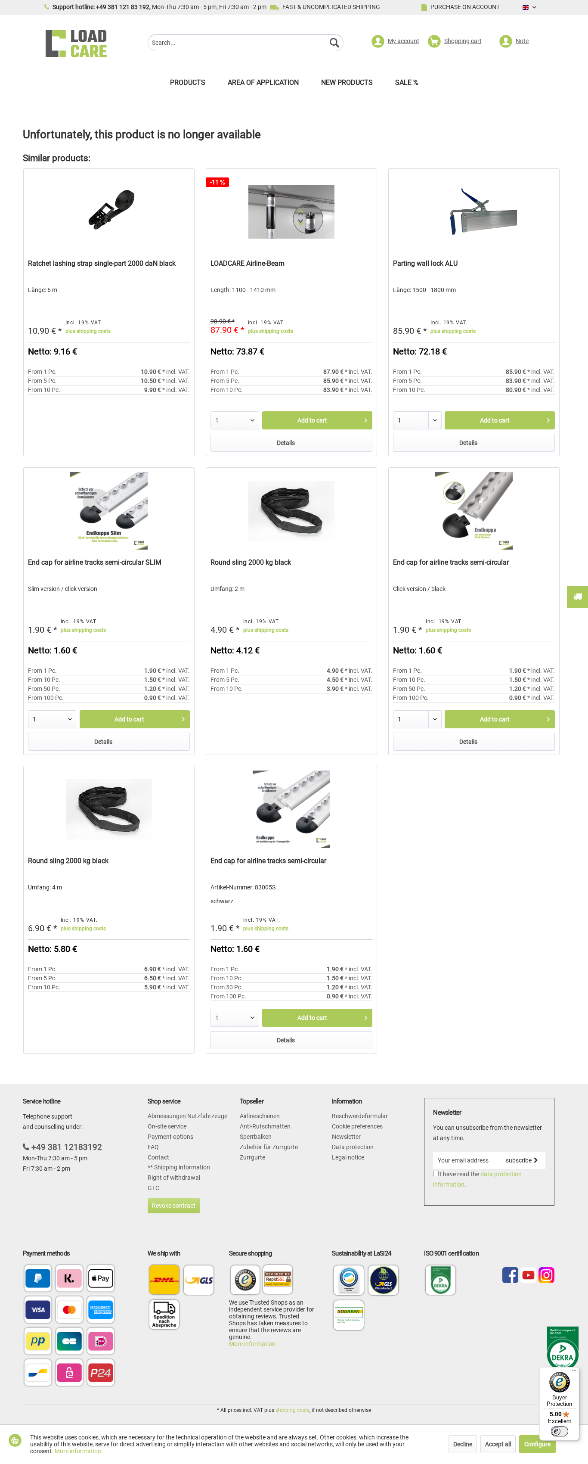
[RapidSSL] (277, 1281)
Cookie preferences (357, 1126)
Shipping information (181, 1167)
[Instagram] (546, 1275)
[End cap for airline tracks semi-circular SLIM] (109, 511)
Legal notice (348, 1157)
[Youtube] (528, 1275)
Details (286, 442)
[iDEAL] (101, 1342)
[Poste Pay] (38, 1342)
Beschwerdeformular (360, 1116)
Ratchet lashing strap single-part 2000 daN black (102, 263)
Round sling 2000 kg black (250, 562)
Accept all (498, 1444)
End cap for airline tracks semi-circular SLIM (94, 562)
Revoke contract (173, 1205)
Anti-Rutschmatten (265, 1126)
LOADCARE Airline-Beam (247, 263)
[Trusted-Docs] (245, 1281)
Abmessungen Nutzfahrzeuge (187, 1116)
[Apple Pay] (101, 1279)
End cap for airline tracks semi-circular (451, 562)
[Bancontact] (38, 1373)
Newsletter (346, 1136)
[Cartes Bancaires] (69, 1342)
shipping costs (292, 1410)
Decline (462, 1444)
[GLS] (198, 1279)
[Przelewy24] (101, 1373)
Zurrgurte (252, 1157)
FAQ (153, 1147)
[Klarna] (69, 1279)
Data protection (353, 1147)
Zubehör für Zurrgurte (269, 1147)
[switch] (559, 1431)
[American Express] (101, 1310)
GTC (153, 1187)
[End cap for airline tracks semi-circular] (474, 511)
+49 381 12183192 (66, 1147)
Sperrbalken (256, 1136)
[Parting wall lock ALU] (474, 212)
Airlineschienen (260, 1116)
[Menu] (574, 1372)
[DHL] (164, 1279)
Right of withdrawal (174, 1177)
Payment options (170, 1136)
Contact (158, 1157)
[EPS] (69, 1373)
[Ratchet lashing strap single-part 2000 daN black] (109, 212)
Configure (537, 1444)
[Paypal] (38, 1279)
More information (252, 1343)
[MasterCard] (69, 1310)
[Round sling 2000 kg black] (291, 511)
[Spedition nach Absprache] (164, 1314)
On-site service (167, 1126)
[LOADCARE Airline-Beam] (291, 212)
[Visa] (38, 1310)
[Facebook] (510, 1275)
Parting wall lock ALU (425, 263)
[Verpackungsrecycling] (348, 1294)
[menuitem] (246, 43)
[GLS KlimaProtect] (383, 1294)
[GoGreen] (348, 1329)
